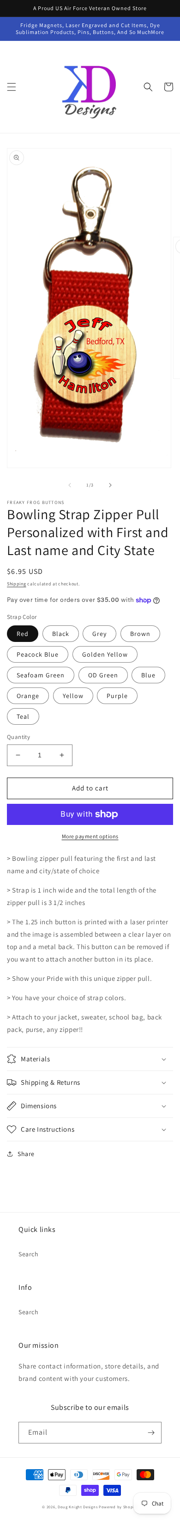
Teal (23, 716)
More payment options (90, 836)
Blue (148, 675)
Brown (140, 634)
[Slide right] (110, 485)
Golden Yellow (105, 654)
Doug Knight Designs (77, 1506)
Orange (28, 696)
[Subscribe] (151, 1432)
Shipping (16, 584)
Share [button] (26, 1154)
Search (28, 1254)
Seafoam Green (41, 675)
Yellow (73, 696)
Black (60, 634)
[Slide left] (70, 485)
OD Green (103, 675)
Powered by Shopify (118, 1506)
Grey (99, 634)
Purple (117, 696)
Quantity (18, 737)
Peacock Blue (38, 654)
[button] (11, 87)
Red (23, 634)
